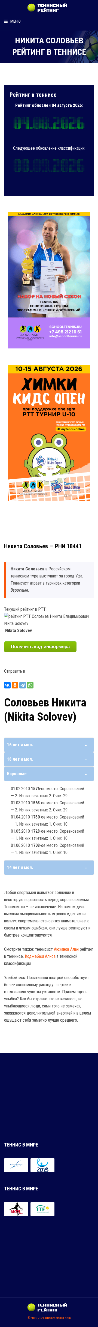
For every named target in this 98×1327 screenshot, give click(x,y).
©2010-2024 (35, 1318)
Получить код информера (40, 646)
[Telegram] (22, 685)
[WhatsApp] (30, 685)
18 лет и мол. (20, 759)
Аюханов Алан (66, 949)
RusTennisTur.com (58, 1318)
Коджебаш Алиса (40, 956)
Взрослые (17, 773)
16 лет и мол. (20, 744)
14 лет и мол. (20, 867)
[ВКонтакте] (7, 685)
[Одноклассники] (15, 685)
